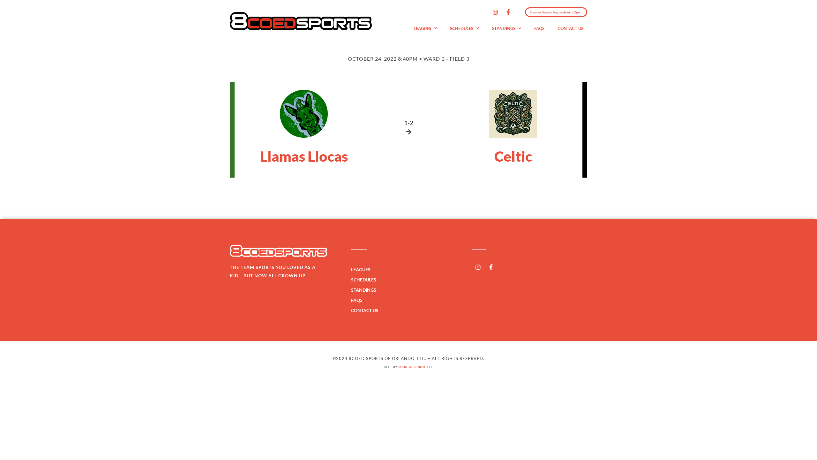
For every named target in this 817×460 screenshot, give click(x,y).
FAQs (539, 28)
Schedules (461, 28)
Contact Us (570, 28)
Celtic (513, 156)
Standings (503, 28)
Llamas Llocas (304, 156)
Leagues (422, 28)
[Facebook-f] (508, 12)
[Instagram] (495, 12)
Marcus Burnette (415, 367)
